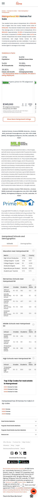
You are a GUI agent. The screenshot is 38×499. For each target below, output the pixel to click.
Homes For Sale (12, 11)
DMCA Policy (25, 490)
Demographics (25, 244)
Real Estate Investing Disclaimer (18, 489)
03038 (6, 392)
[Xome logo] (19, 3)
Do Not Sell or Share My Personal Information (18, 491)
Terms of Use (10, 482)
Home (3, 11)
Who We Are (7, 442)
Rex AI (23, 448)
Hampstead (5, 12)
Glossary (6, 445)
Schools (10, 244)
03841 (6, 387)
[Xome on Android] (23, 461)
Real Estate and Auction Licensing (14, 469)
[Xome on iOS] (12, 461)
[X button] (20, 453)
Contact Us (16, 442)
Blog (12, 445)
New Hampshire (23, 11)
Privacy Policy (21, 482)
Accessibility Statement (23, 488)
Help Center (26, 442)
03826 (6, 389)
